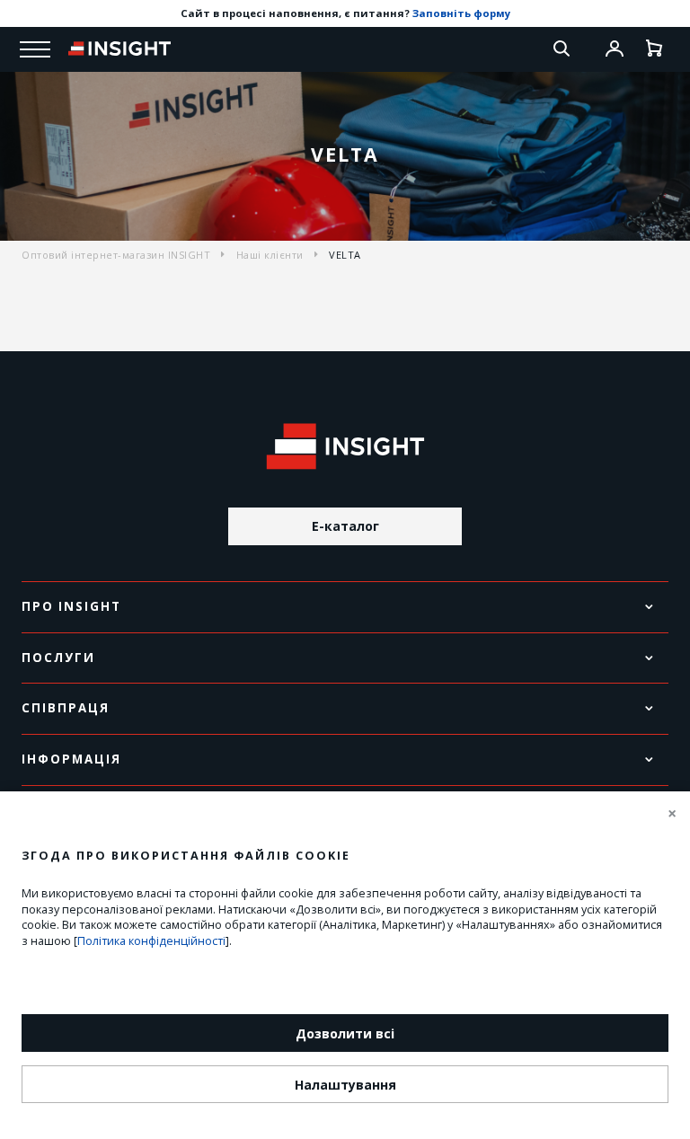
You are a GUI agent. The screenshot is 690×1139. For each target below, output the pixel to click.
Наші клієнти (270, 255)
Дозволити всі (345, 1033)
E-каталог (345, 525)
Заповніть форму (461, 13)
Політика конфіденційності (151, 941)
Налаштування (345, 1084)
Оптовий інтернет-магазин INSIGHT (116, 255)
